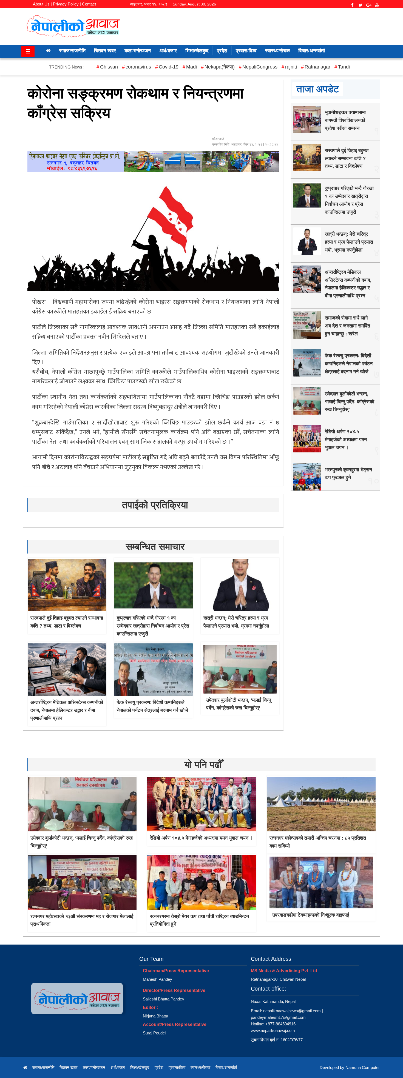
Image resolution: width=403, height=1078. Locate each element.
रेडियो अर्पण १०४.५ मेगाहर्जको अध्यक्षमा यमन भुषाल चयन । (346, 439)
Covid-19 (168, 67)
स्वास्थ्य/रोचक (277, 50)
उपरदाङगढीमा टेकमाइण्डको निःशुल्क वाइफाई (310, 915)
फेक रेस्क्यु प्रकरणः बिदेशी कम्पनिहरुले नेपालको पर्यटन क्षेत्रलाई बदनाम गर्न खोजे (349, 363)
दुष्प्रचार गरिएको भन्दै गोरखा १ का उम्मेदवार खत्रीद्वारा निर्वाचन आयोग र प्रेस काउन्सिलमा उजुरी (153, 626)
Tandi (344, 67)
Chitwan (109, 67)
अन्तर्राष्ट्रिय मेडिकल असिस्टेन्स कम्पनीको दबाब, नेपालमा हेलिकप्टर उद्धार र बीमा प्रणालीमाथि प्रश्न (66, 710)
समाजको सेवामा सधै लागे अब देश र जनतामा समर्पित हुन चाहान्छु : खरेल (347, 325)
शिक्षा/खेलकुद (196, 50)
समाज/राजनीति (72, 50)
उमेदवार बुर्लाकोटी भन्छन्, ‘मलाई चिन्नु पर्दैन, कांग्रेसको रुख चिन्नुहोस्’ (349, 401)
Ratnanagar (317, 67)
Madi (191, 67)
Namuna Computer (362, 1067)
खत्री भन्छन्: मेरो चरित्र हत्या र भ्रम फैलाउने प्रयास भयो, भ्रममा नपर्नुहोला (349, 242)
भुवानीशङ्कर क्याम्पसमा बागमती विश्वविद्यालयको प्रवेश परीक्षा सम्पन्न (345, 120)
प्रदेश (222, 50)
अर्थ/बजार (168, 50)
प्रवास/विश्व (246, 50)
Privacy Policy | (67, 4)
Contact (89, 4)
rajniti (291, 67)
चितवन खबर (105, 50)
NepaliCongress (259, 67)
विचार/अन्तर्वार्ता (311, 50)
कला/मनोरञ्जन (137, 50)
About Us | (42, 4)
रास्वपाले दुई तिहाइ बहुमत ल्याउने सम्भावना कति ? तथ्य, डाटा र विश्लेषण (346, 158)
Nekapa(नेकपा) (220, 67)
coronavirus (138, 67)
